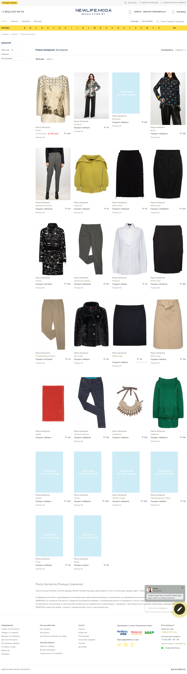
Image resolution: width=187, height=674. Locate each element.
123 (174, 28)
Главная (5, 34)
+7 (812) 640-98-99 (12, 11)
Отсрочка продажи (86, 640)
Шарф (38, 434)
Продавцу (134, 21)
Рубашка (77, 124)
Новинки (14, 21)
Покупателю (147, 21)
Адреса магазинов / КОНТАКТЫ (15, 669)
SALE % (4, 21)
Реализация (83, 636)
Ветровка (116, 119)
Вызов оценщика (47, 650)
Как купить (44, 632)
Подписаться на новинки (51, 653)
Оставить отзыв (8, 647)
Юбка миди (117, 205)
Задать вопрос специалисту (173, 643)
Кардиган (78, 205)
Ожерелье (117, 434)
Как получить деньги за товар (53, 636)
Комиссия (82, 632)
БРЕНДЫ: (5, 28)
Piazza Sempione (28, 34)
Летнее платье (118, 498)
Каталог (14, 34)
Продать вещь (9, 3)
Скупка (81, 629)
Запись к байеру (47, 646)
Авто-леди (78, 356)
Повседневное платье (160, 498)
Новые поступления (10, 629)
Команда (5, 654)
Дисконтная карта (9, 640)
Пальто (39, 281)
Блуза (38, 130)
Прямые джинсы (81, 434)
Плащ (38, 562)
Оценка (81, 643)
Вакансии (5, 650)
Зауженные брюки (44, 205)
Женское (7, 50)
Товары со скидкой (9, 632)
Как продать (45, 629)
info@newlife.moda (169, 632)
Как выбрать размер (10, 643)
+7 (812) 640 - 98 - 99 (170, 639)
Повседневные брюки (45, 356)
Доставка (82, 647)
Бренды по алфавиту (10, 636)
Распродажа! (6, 58)
